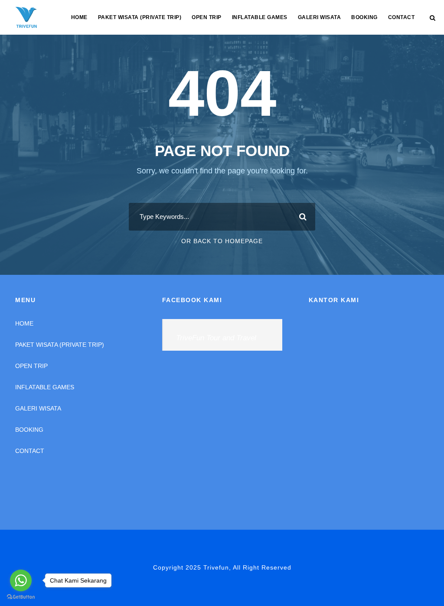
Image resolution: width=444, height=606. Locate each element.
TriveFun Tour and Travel (216, 338)
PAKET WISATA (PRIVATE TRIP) (140, 17)
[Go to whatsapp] (21, 580)
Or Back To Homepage (222, 241)
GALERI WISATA (319, 17)
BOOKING (364, 17)
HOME (79, 17)
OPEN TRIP (207, 17)
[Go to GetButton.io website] (21, 597)
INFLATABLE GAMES (259, 17)
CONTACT (401, 17)
